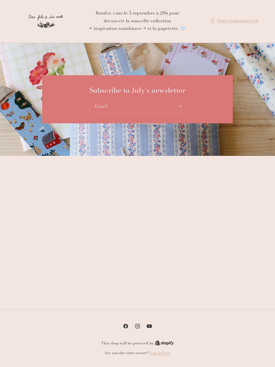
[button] (234, 20)
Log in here (160, 352)
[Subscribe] (180, 106)
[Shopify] (164, 343)
